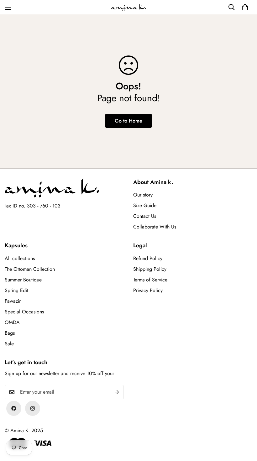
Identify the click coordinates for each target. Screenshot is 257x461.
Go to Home (128, 120)
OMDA (12, 322)
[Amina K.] (128, 7)
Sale (9, 343)
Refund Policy (147, 258)
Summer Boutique (23, 279)
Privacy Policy (148, 290)
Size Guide (144, 205)
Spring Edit (16, 290)
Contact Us (144, 216)
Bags (10, 333)
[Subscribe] (117, 392)
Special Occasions (24, 311)
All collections (20, 258)
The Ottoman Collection (30, 269)
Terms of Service (150, 279)
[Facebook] (13, 408)
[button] (245, 7)
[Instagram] (32, 408)
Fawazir (13, 301)
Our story (143, 194)
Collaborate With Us (154, 226)
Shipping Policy (149, 269)
